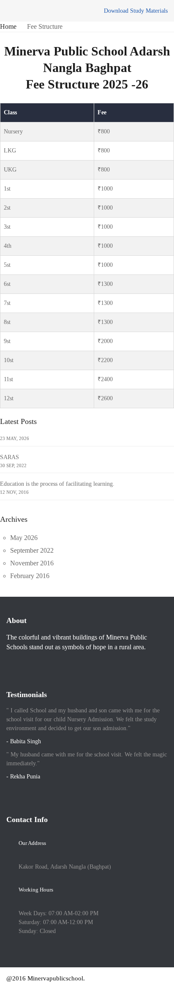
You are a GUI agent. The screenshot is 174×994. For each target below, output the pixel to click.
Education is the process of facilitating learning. (57, 484)
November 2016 (32, 563)
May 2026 (24, 537)
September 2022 (32, 550)
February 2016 (29, 575)
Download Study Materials (136, 11)
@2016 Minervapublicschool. (45, 978)
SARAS (9, 457)
